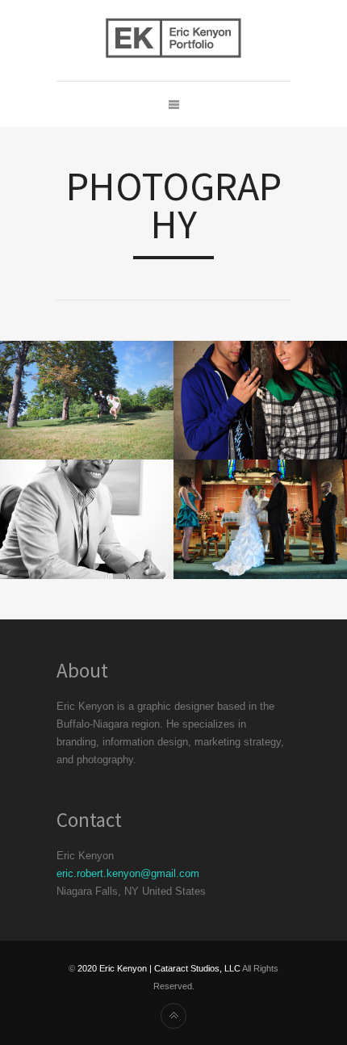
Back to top (173, 1016)
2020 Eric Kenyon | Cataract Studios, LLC (158, 968)
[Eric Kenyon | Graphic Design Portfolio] (173, 40)
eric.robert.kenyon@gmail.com (127, 873)
